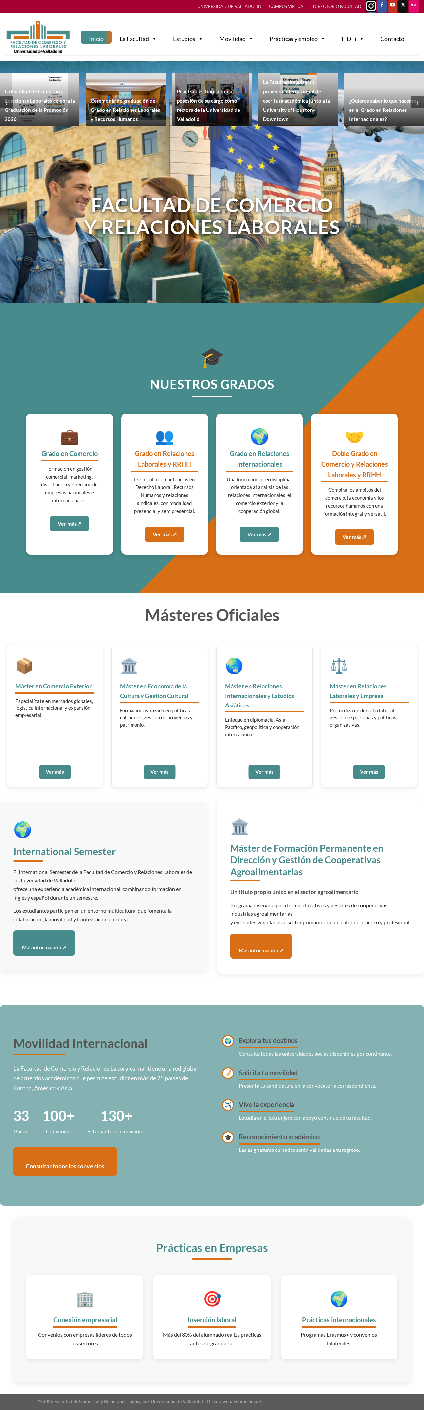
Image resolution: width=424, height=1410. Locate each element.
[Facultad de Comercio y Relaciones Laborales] (38, 37)
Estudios (184, 38)
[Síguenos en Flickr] (414, 6)
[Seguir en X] (403, 6)
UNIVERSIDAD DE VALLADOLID (229, 6)
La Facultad (134, 38)
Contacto (392, 38)
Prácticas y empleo (294, 38)
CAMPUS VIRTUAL (287, 6)
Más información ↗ (44, 947)
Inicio (96, 38)
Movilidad (232, 38)
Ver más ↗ (69, 523)
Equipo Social (247, 1401)
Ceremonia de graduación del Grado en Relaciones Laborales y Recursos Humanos (125, 110)
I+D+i (349, 38)
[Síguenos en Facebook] (382, 6)
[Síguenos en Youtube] (393, 6)
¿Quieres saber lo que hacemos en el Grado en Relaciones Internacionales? (384, 110)
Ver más (55, 772)
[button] (205, 132)
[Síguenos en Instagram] (371, 6)
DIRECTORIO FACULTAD (337, 6)
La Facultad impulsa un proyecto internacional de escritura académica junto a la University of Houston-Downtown (296, 100)
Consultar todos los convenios (65, 1166)
